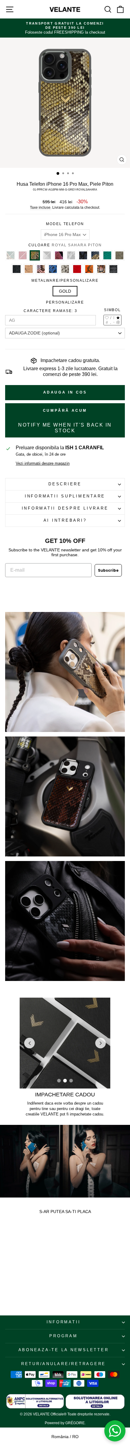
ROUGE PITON (23, 255)
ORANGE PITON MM (89, 269)
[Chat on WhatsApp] (115, 1431)
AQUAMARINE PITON (10, 255)
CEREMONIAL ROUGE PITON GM (77, 269)
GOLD (65, 291)
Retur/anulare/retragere (63, 1364)
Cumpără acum (65, 410)
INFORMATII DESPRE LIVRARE (65, 508)
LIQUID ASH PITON (71, 255)
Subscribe (108, 570)
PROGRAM (63, 1336)
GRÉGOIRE (75, 1423)
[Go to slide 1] (59, 1080)
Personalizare (65, 302)
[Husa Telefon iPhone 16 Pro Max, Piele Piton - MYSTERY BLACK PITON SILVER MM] (21, 1274)
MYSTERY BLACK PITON (113, 269)
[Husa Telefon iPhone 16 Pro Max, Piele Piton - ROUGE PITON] (12, 1274)
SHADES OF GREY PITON (65, 269)
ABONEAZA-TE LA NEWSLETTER (63, 1350)
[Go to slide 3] (71, 1080)
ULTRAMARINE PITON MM (53, 269)
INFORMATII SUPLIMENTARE (65, 496)
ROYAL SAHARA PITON (35, 255)
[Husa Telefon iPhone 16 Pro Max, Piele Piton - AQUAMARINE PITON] (7, 1274)
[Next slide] (100, 1043)
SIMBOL (112, 310)
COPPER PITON (101, 269)
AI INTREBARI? (65, 520)
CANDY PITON (41, 269)
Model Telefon (65, 224)
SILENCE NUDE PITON (119, 255)
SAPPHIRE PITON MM (107, 255)
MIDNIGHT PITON (83, 255)
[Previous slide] (29, 1043)
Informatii (64, 1322)
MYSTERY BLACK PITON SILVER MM (47, 255)
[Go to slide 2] (65, 1080)
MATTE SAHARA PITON (29, 269)
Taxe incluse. (40, 207)
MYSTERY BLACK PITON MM (16, 269)
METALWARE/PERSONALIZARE (65, 280)
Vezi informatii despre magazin (43, 463)
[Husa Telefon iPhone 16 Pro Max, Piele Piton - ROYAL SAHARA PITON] (16, 1274)
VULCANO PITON (59, 255)
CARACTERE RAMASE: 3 (50, 311)
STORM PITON (95, 255)
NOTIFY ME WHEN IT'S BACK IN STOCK (65, 427)
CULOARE (65, 245)
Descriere (65, 484)
